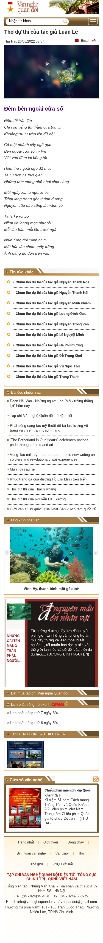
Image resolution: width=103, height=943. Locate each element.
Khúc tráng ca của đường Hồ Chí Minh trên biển (48, 479)
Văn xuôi (62, 853)
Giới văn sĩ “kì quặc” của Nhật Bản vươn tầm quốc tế (53, 509)
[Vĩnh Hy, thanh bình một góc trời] (51, 555)
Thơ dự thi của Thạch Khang (33, 489)
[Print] (94, 41)
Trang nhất (26, 842)
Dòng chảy (76, 842)
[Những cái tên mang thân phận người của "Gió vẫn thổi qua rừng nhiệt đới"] (18, 612)
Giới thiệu (50, 842)
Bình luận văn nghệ (31, 853)
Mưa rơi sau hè (22, 469)
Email (85, 41)
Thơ (81, 853)
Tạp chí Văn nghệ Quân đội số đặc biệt (41, 416)
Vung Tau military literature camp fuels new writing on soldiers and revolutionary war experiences (52, 457)
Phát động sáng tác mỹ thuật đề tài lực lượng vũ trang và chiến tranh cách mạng (49, 428)
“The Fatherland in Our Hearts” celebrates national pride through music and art (49, 442)
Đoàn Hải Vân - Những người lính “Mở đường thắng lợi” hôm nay (51, 403)
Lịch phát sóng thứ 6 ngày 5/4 (34, 723)
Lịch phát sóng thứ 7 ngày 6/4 (34, 713)
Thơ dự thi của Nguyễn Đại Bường (38, 499)
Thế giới (36, 864)
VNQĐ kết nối (62, 864)
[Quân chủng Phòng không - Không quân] (28, 754)
